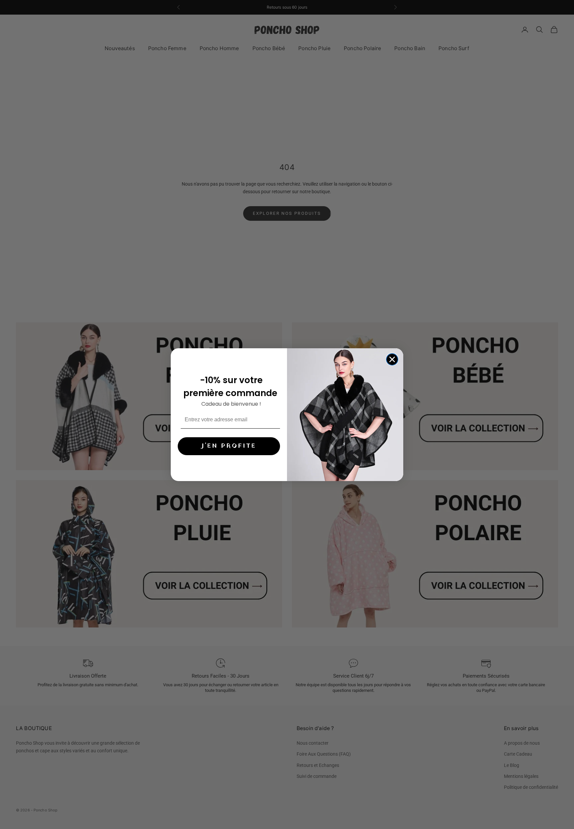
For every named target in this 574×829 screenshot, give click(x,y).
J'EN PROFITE (228, 446)
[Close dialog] (392, 359)
